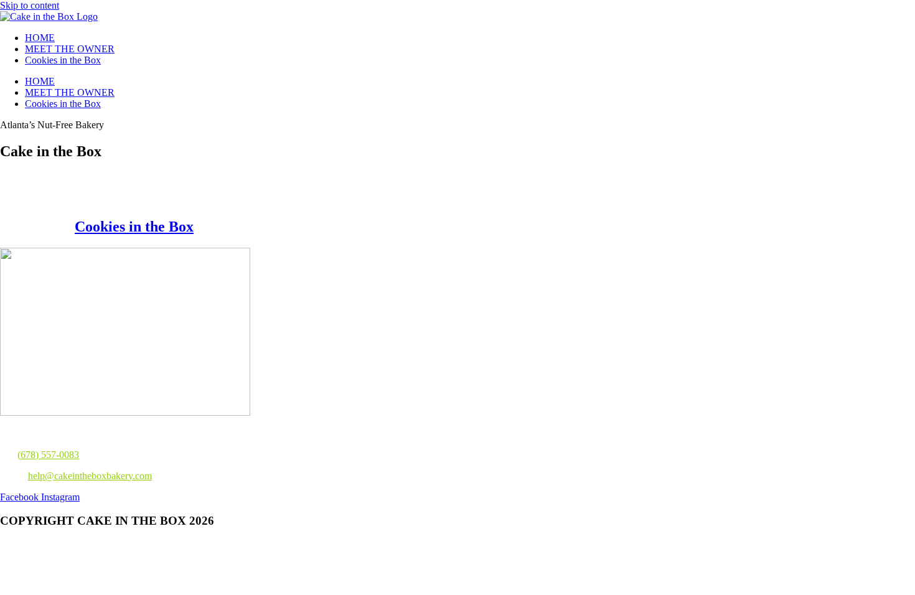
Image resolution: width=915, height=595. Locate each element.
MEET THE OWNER (70, 49)
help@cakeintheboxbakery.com (90, 476)
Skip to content (29, 5)
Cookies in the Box (63, 60)
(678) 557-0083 (48, 454)
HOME (40, 37)
